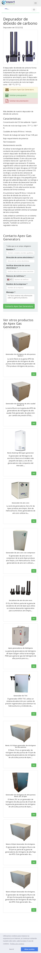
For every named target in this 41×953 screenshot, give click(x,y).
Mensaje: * (10, 292)
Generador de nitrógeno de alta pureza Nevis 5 (20, 355)
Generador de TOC (20, 696)
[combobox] (10, 279)
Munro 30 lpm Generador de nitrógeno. (20, 844)
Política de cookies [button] (17, 944)
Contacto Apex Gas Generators (19, 306)
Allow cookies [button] (29, 949)
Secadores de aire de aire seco (20, 600)
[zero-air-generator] (20, 490)
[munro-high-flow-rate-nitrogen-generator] (20, 391)
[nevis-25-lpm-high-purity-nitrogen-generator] (20, 782)
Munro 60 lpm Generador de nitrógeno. (20, 892)
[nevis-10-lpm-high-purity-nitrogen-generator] (20, 733)
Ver (34, 374)
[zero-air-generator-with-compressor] (20, 540)
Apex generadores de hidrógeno (20, 648)
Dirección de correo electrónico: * (20, 257)
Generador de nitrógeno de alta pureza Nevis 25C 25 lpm (20, 795)
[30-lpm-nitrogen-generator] (20, 831)
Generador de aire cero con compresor (20, 553)
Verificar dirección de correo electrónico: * (18, 266)
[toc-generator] (20, 683)
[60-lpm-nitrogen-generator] (20, 879)
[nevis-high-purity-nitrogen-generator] (20, 341)
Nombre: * (10, 249)
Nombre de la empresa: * (16, 284)
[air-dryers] (20, 588)
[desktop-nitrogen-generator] (20, 440)
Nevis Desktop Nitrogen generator (20, 453)
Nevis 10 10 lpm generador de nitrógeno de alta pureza (20, 746)
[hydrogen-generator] (20, 635)
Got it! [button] (11, 949)
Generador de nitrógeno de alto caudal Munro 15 (20, 404)
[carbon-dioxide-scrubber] (20, 47)
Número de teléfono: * (15, 276)
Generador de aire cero (20, 503)
